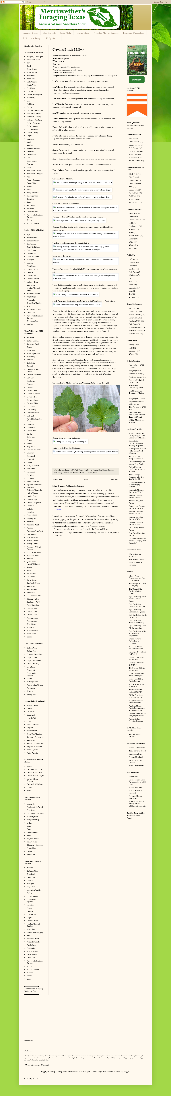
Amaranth (30, 337)
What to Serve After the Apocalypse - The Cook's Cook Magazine (137, 435)
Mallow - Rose (32, 282)
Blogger (126, 1071)
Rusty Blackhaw (33, 192)
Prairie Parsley (32, 537)
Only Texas (133, 324)
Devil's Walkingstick (34, 94)
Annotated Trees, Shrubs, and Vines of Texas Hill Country (137, 414)
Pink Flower (88, 470)
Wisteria (30, 691)
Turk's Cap (31, 312)
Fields (81, 470)
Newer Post (57, 479)
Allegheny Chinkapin (35, 56)
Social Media (65, 32)
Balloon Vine (32, 648)
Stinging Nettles (33, 599)
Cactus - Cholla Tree (34, 772)
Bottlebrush (31, 75)
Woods (131, 245)
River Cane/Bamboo (34, 303)
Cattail (29, 708)
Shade (131, 232)
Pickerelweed (32, 730)
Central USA (134, 311)
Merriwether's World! (137, 559)
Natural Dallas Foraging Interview (136, 720)
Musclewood (31, 154)
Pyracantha (31, 300)
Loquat (29, 135)
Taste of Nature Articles (135, 735)
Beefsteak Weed (33, 344)
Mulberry (30, 151)
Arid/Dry (132, 213)
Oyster (29, 829)
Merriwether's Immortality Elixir (136, 386)
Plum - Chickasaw (33, 180)
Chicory (30, 384)
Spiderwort (31, 592)
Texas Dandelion (33, 605)
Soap (131, 291)
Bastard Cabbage (33, 340)
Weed (75, 473)
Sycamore (30, 208)
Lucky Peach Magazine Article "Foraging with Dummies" (137, 540)
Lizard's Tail (31, 275)
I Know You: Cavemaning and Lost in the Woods (137, 578)
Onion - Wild (32, 515)
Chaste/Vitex (31, 85)
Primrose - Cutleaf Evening (34, 548)
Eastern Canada (135, 314)
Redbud (29, 186)
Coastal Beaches (135, 219)
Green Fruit (133, 183)
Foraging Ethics (82, 32)
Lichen (29, 823)
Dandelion (30, 424)
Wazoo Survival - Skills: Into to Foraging (135, 641)
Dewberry (30, 434)
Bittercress (31, 350)
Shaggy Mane (32, 841)
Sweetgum (31, 205)
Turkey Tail (31, 851)
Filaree (29, 443)
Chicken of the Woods (35, 807)
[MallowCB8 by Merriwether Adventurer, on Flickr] (86, 278)
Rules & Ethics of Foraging (135, 563)
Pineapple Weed (33, 524)
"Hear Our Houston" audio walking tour (136, 674)
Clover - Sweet (32, 400)
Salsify (29, 567)
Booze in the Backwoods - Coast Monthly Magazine (136, 443)
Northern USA (134, 321)
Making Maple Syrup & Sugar (137, 421)
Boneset (30, 359)
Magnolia (30, 139)
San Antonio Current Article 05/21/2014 (137, 507)
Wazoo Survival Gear (137, 747)
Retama (29, 189)
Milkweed (30, 505)
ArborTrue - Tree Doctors (135, 761)
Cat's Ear (30, 377)
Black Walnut (32, 72)
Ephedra (30, 263)
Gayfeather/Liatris (33, 449)
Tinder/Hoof (31, 848)
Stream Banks (134, 235)
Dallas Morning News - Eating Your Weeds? (138, 462)
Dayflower (31, 427)
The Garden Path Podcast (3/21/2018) (136, 690)
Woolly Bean (31, 694)
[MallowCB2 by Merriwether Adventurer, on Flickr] (82, 197)
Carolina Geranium (34, 374)
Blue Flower (133, 138)
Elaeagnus (30, 259)
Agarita (29, 234)
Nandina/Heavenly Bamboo (34, 289)
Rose (28, 306)
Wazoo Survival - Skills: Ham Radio (136, 647)
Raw (130, 281)
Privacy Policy (32, 1078)
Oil (130, 278)
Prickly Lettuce (32, 543)
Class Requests (49, 32)
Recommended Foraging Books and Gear (33, 989)
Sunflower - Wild (33, 602)
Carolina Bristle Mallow (33, 370)
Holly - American (33, 123)
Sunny (131, 238)
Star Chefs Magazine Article (137, 534)
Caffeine (132, 259)
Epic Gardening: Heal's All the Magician (137, 626)
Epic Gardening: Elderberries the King (137, 605)
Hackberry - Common (35, 110)
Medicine (132, 275)
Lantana (30, 272)
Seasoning (133, 288)
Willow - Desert (33, 223)
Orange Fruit (134, 189)
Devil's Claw (31, 253)
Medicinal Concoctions (137, 377)
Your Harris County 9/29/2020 (136, 685)
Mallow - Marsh (33, 278)
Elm (28, 101)
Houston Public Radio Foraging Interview (137, 714)
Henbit (29, 462)
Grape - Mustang (33, 663)
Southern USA (134, 327)
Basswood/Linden (33, 59)
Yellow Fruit (134, 202)
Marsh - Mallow (33, 724)
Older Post (114, 479)
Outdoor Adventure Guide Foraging (136, 815)
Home (86, 479)
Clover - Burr (32, 390)
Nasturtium (31, 929)
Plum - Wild (31, 183)
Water (131, 242)
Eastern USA (69, 470)
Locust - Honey (32, 132)
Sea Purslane (31, 573)
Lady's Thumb (32, 493)
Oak (28, 157)
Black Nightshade (33, 247)
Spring (60, 473)
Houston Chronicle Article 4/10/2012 (136, 512)
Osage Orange (32, 161)
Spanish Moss (32, 589)
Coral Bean (31, 88)
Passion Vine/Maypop (35, 685)
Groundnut (31, 670)
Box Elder (30, 78)
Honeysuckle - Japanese (32, 674)
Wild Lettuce (32, 621)
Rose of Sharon (32, 951)
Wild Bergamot (32, 618)
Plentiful (96, 470)
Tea (70, 473)
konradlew (109, 1071)
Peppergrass (31, 518)
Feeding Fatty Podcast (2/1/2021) (137, 652)
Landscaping (133, 226)
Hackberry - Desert (34, 113)
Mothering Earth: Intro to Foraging (137, 584)
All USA (132, 308)
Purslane (30, 558)
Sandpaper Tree (32, 195)
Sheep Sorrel (31, 580)
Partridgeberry (32, 681)
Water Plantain (32, 753)
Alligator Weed (32, 705)
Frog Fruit (31, 446)
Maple (29, 142)
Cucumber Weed (33, 412)
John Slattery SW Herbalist (135, 791)
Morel (29, 826)
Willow (29, 220)
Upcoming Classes (30, 32)
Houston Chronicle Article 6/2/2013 (136, 523)
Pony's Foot (31, 534)
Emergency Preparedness (133, 32)
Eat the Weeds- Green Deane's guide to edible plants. (137, 782)
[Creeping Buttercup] (70, 441)
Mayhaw (30, 145)
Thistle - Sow (32, 614)
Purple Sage (31, 296)
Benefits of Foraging (136, 373)
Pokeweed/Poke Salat (35, 531)
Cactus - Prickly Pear (35, 784)
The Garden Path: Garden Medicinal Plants (135, 591)
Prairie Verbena (32, 540)
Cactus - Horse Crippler (32, 780)
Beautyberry (31, 244)
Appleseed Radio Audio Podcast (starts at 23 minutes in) (137, 708)
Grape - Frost (32, 657)
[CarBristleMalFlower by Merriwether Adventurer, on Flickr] (86, 210)
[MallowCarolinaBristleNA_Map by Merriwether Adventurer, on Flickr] (77, 304)
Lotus (29, 721)
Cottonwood (31, 91)
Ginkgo (29, 107)
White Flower (134, 157)
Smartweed (31, 586)
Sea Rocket (31, 576)
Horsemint (31, 472)
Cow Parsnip (31, 409)
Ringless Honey (32, 838)
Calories (132, 262)
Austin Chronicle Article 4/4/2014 (135, 496)
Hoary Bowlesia (33, 465)
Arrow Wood (32, 237)
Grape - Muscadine (34, 660)
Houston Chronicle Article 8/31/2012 (136, 518)
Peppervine (31, 688)
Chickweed (31, 381)
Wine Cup (30, 627)
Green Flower (134, 141)
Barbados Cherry (33, 240)
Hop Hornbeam (32, 129)
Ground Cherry (32, 269)
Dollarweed (31, 437)
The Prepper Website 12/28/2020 (137, 669)
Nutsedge (30, 512)
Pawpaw (30, 164)
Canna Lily (31, 877)
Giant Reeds (31, 266)
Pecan (29, 167)
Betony (29, 347)
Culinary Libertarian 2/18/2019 (136, 663)
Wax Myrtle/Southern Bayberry (35, 216)
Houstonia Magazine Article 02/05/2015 (136, 491)
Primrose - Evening (34, 552)
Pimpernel (30, 521)
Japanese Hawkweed (34, 484)
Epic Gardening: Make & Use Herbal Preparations (137, 633)
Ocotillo (30, 787)
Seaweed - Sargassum (35, 737)
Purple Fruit (133, 193)
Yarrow (29, 636)
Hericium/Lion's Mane (35, 813)
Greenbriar (31, 667)
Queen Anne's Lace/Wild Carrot (33, 562)
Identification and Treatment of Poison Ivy (136, 393)
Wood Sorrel (31, 633)
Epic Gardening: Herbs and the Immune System (137, 598)
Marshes (132, 229)
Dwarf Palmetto (33, 256)
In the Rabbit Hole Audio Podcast (136, 680)
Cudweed (30, 416)
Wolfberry (30, 324)
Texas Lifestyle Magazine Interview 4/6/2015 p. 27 (136, 476)
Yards (95, 473)
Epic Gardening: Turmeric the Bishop (136, 621)
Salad (131, 284)
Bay (28, 62)
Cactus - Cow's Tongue (35, 775)
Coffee (131, 265)
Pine (28, 176)
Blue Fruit (133, 177)
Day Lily (30, 880)
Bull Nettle (31, 363)
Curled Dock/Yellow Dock (34, 420)
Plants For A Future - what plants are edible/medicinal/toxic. (137, 803)
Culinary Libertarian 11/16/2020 (136, 658)
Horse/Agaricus (32, 816)
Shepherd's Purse (33, 583)
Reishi (29, 835)
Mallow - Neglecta (34, 502)
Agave (29, 766)
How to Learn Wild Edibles (136, 366)
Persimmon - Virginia (35, 173)
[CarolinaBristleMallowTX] (76, 294)
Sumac (29, 202)
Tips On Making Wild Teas (137, 408)
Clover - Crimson (33, 393)
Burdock (30, 366)
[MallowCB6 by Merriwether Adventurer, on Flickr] (86, 262)
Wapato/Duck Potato (34, 746)
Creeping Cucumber (34, 654)
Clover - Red (31, 396)
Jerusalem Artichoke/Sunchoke (34, 488)
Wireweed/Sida (32, 321)
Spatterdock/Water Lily (35, 743)
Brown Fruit (133, 180)
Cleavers (30, 387)
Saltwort (30, 570)
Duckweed (31, 715)
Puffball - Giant (32, 832)
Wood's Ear (31, 854)
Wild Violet (31, 624)
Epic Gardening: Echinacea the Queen (137, 610)
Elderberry (31, 97)
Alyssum (30, 867)
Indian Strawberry (33, 481)
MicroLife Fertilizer (136, 765)
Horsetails (30, 475)
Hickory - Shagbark (34, 120)
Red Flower (103, 470)
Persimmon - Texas (34, 170)
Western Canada (135, 330)
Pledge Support (52, 38)
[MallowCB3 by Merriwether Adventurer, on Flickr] (86, 236)
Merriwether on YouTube (135, 555)
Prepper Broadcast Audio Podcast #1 (136, 701)
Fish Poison (133, 272)
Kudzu (29, 678)
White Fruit (133, 199)
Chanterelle (31, 804)
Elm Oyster (31, 810)
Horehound (31, 468)
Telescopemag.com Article (136, 501)
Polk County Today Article (136, 528)
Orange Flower (134, 145)
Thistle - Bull (32, 608)
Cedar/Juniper (32, 81)
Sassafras (30, 199)
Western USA (82, 473)
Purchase (136, 79)
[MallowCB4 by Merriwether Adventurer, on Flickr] (86, 249)
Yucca (29, 790)
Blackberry (31, 356)
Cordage (132, 269)
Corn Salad (31, 406)
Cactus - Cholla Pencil (35, 769)
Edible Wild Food (136, 787)
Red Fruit (132, 196)
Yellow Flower (134, 160)
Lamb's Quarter (32, 496)
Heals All (30, 459)
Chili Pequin (31, 250)
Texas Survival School (137, 750)
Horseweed (31, 478)
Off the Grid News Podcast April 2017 (136, 696)
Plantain (30, 528)
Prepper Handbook (136, 757)
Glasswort (30, 452)
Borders (61, 470)
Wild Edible (133, 776)
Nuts (130, 186)
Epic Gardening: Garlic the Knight (138, 616)
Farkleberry (31, 104)
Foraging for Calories (137, 398)
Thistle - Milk (32, 611)
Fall (76, 470)
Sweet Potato (32, 954)
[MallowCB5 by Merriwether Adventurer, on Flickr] (79, 220)
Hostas (29, 908)
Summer (66, 473)
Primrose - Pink (33, 555)
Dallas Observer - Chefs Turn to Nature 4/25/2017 (137, 469)
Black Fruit (133, 174)
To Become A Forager (32, 38)
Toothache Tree (32, 211)
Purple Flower (134, 151)
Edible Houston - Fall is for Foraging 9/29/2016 (137, 484)
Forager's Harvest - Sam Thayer (136, 797)
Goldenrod (31, 456)
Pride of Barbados (33, 293)
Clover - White (32, 403)
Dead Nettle (31, 430)
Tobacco (132, 297)
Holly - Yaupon (32, 126)
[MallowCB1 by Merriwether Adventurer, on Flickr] (82, 189)
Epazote (30, 440)
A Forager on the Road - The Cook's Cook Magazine (137, 450)
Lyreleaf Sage (32, 499)
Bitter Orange (32, 69)
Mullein (30, 509)
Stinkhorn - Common (35, 845)
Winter (90, 473)
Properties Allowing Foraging (106, 32)
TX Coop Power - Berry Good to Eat (136, 457)
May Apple (31, 285)
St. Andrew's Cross (34, 309)
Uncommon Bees (135, 754)
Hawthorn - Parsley (34, 116)
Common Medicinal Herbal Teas (136, 381)
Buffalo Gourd (32, 651)
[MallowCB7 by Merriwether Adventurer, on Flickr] (83, 182)
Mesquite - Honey (33, 148)
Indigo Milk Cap (33, 819)
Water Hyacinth (32, 749)
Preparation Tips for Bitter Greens (136, 402)
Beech (29, 66)
